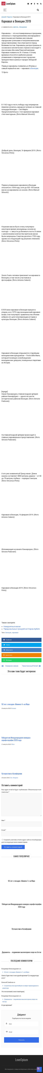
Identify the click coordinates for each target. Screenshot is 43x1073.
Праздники (23, 27)
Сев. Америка (14, 777)
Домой (4, 17)
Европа (9, 17)
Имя (3, 820)
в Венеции (34, 68)
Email (4, 830)
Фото (13, 744)
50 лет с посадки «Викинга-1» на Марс (21, 881)
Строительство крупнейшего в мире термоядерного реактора (20, 987)
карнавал (15, 632)
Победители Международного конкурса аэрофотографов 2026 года (21, 905)
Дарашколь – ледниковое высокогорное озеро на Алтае (21, 952)
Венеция (8, 632)
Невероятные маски (12, 626)
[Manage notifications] (38, 1068)
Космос (14, 708)
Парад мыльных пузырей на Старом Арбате (22, 629)
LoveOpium (8, 3)
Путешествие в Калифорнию (21, 929)
